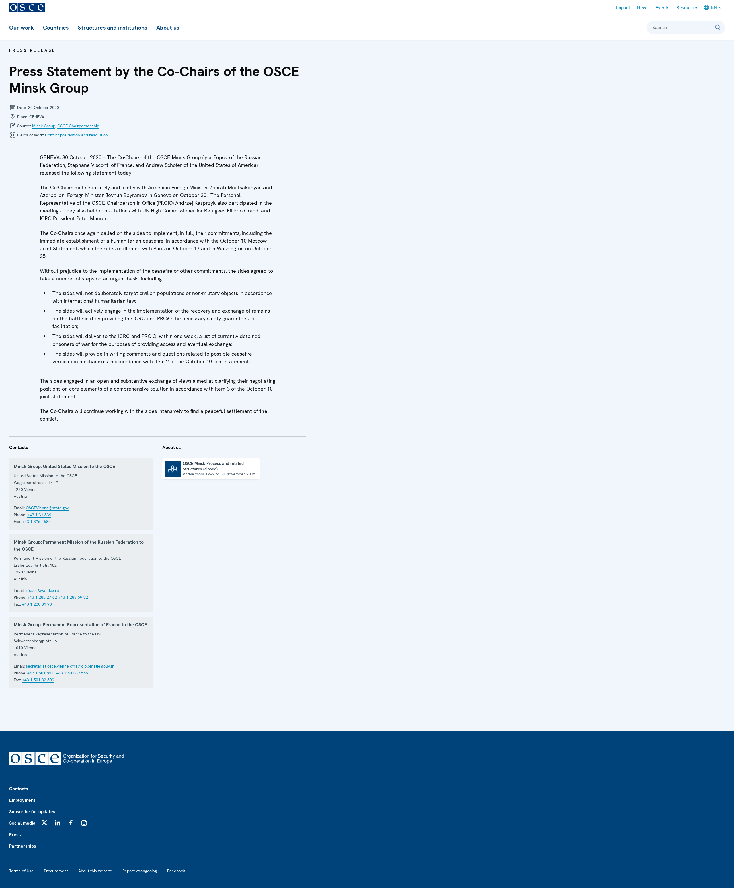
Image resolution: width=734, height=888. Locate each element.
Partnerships (22, 846)
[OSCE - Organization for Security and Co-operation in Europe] (27, 7)
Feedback (176, 870)
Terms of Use (21, 870)
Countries (56, 27)
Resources (687, 8)
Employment (22, 800)
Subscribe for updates (32, 812)
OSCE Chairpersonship (78, 125)
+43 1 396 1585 (36, 521)
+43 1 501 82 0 (41, 673)
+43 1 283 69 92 (73, 597)
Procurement (56, 870)
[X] (44, 822)
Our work (21, 27)
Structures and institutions (112, 27)
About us (167, 27)
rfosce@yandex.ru (42, 590)
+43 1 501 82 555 (72, 673)
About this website (95, 870)
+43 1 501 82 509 (38, 679)
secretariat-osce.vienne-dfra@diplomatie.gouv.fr (70, 666)
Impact (623, 8)
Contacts (18, 789)
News (643, 8)
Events (662, 8)
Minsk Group (43, 125)
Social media (22, 823)
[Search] (718, 27)
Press (15, 835)
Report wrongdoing (139, 870)
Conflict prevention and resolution (76, 135)
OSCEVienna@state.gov (47, 507)
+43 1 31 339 (39, 514)
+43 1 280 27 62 (42, 597)
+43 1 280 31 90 (37, 604)
